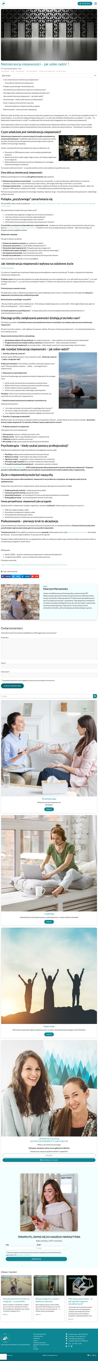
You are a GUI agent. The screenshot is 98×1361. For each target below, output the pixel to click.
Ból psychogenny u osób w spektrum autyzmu (47, 1300)
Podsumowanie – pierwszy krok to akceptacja (20, 109)
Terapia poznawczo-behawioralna (13, 467)
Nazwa (3, 663)
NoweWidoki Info (7, 1355)
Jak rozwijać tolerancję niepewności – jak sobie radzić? (23, 96)
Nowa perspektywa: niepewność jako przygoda (22, 106)
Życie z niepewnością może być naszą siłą (18, 103)
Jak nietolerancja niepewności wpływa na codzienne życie (24, 90)
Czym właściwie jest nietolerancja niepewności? (21, 80)
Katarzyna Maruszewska (55, 588)
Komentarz (5, 637)
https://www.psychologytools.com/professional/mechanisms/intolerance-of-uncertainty (34, 565)
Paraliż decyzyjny (7, 268)
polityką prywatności (24, 1255)
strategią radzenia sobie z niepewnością (21, 228)
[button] (95, 3)
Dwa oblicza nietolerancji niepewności (19, 83)
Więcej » (6, 1314)
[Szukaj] (95, 696)
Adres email (5, 672)
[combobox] (47, 696)
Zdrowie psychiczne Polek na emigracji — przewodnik (16, 1300)
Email (39, 1245)
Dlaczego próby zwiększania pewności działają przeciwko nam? (26, 93)
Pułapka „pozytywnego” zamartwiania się (18, 86)
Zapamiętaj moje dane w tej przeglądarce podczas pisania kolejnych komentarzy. (28, 680)
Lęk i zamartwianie (10, 571)
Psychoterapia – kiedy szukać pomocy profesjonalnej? (23, 99)
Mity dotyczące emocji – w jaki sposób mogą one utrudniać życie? (80, 1301)
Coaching (49, 913)
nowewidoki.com (52, 1355)
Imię (7, 1245)
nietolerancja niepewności (77, 532)
